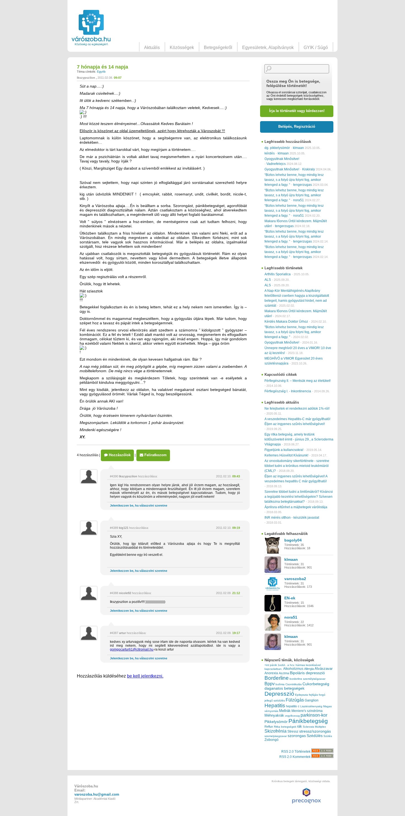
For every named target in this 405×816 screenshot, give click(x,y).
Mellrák (285, 711)
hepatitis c (292, 706)
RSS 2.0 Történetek (296, 752)
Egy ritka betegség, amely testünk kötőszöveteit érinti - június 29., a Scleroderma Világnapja (298, 439)
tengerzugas (302, 185)
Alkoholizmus (293, 668)
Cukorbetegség (316, 684)
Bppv (269, 683)
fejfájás (313, 694)
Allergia (309, 668)
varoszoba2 (295, 578)
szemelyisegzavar (275, 736)
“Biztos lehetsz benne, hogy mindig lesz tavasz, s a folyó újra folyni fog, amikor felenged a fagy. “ (294, 180)
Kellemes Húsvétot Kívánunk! (286, 455)
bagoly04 (293, 540)
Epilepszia (301, 694)
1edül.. (282, 665)
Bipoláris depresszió (307, 673)
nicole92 (125, 593)
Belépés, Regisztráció (296, 126)
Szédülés (315, 736)
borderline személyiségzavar (307, 678)
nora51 (298, 200)
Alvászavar (324, 669)
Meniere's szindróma (307, 711)
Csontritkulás (293, 684)
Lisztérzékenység (311, 706)
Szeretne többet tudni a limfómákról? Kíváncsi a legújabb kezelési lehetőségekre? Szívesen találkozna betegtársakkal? (298, 497)
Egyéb (101, 71)
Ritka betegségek (285, 726)
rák (299, 726)
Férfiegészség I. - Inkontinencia (287, 391)
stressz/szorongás (315, 731)
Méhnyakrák (274, 715)
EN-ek (289, 598)
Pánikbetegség (308, 721)
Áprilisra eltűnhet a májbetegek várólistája (295, 507)
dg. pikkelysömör (277, 148)
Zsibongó (271, 740)
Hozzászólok (119, 455)
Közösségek (182, 47)
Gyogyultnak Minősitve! (281, 159)
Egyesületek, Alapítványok (268, 47)
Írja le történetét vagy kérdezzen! (297, 111)
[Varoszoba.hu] (91, 28)
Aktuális (152, 47)
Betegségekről (218, 47)
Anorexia (271, 673)
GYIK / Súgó (316, 47)
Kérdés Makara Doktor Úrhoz (286, 321)
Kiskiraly (308, 169)
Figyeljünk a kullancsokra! (283, 450)
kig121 (123, 527)
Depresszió (279, 693)
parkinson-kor (314, 715)
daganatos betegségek (284, 688)
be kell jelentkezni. (145, 676)
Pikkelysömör (276, 722)
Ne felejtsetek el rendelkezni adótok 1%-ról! (297, 408)
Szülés (327, 736)
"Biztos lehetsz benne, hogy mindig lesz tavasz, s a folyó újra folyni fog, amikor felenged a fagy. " (294, 332)
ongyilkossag (292, 715)
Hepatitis (274, 705)
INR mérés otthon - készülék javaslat (291, 517)
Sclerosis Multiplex (314, 726)
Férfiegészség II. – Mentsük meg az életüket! (297, 381)
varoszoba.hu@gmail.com (96, 794)
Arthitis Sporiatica (277, 274)
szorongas (297, 736)
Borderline (276, 678)
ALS (267, 280)
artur (122, 633)
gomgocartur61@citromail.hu (131, 649)
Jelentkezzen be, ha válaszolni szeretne (138, 505)
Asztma (284, 673)
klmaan (298, 148)
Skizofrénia (275, 730)
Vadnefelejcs (276, 164)
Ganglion (311, 700)
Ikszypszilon (86, 77)
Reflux (268, 726)
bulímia (280, 684)
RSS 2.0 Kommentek (295, 757)
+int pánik (270, 665)
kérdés (269, 153)
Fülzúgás (295, 699)
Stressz (292, 731)
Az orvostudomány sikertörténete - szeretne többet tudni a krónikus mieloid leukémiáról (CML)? (296, 466)
